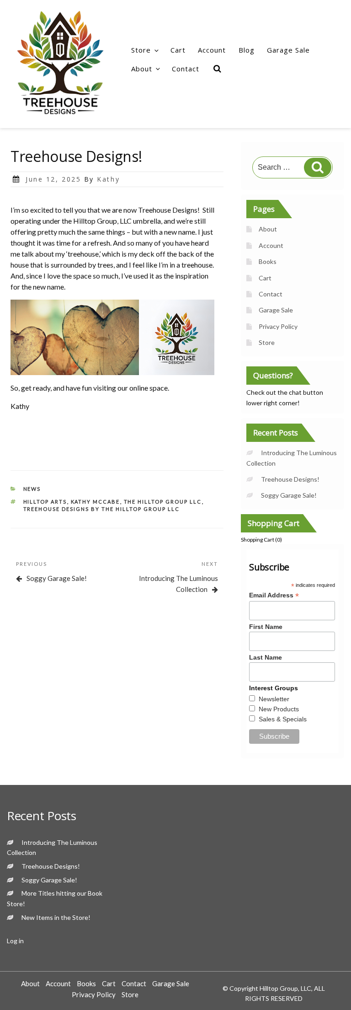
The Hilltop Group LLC (163, 502)
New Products (279, 709)
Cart (178, 49)
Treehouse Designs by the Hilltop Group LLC (101, 509)
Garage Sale (288, 49)
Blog (247, 49)
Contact (185, 68)
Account (212, 49)
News (32, 489)
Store (141, 49)
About (141, 68)
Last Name (265, 657)
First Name (265, 626)
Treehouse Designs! (290, 479)
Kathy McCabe (95, 502)
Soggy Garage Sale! (289, 495)
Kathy (108, 179)
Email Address (274, 595)
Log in (15, 941)
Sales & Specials (283, 719)
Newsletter (274, 699)
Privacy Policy (278, 326)
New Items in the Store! (55, 917)
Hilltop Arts (45, 502)
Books (268, 261)
